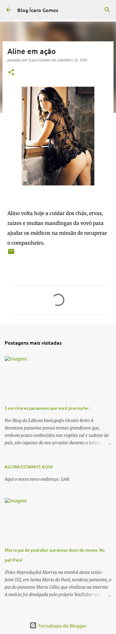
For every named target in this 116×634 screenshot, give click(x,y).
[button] (11, 72)
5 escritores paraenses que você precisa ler (47, 408)
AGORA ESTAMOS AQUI (29, 467)
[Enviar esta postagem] (11, 253)
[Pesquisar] (107, 9)
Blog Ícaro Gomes (37, 9)
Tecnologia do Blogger (62, 625)
